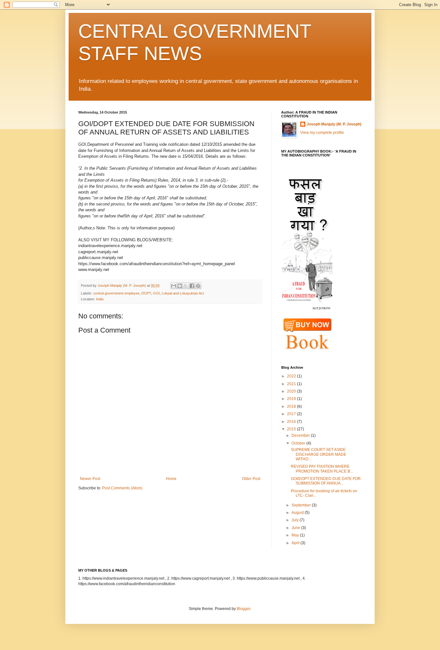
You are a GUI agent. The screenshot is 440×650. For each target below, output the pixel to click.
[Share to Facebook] (192, 286)
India (99, 299)
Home (171, 478)
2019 (292, 398)
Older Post (251, 478)
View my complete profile (322, 132)
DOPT (146, 293)
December (301, 435)
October (299, 443)
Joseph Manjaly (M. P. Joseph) (334, 124)
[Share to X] (186, 286)
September (302, 505)
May (296, 535)
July (296, 520)
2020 (292, 391)
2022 (292, 376)
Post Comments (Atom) (122, 488)
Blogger (243, 608)
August (298, 512)
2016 (292, 421)
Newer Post (90, 478)
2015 (292, 429)
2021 (292, 384)
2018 (292, 406)
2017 (292, 414)
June (296, 527)
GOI (156, 293)
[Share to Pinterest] (198, 286)
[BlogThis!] (180, 286)
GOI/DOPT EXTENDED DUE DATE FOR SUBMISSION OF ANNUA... (326, 480)
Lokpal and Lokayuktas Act (183, 293)
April (296, 543)
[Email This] (173, 286)
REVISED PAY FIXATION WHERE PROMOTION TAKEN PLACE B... (322, 468)
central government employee (116, 293)
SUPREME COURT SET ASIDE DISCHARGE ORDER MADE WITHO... (318, 454)
